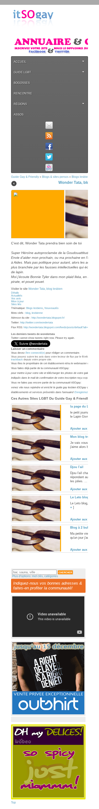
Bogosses (22, 83)
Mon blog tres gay (83, 436)
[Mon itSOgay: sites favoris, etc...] (49, 167)
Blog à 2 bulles (81, 527)
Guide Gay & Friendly (25, 177)
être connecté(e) (35, 352)
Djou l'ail (76, 467)
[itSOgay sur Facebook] (49, 146)
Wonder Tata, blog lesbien (45, 288)
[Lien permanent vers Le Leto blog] (36, 520)
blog (27, 312)
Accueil (20, 61)
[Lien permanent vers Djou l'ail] (36, 489)
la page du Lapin (82, 406)
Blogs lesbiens (81, 177)
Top (13, 802)
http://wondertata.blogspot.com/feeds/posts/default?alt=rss (58, 327)
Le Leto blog (79, 497)
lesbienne (37, 312)
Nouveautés (51, 308)
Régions (20, 104)
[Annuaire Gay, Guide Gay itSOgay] (33, 31)
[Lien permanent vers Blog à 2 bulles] (36, 550)
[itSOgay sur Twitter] (49, 157)
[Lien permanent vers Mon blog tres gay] (36, 459)
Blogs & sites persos (55, 177)
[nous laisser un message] (49, 125)
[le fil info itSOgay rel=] (49, 135)
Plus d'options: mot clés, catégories (35, 576)
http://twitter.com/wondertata (36, 322)
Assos (19, 114)
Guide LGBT (22, 72)
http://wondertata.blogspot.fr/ (48, 317)
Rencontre (23, 93)
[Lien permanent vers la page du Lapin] (36, 429)
